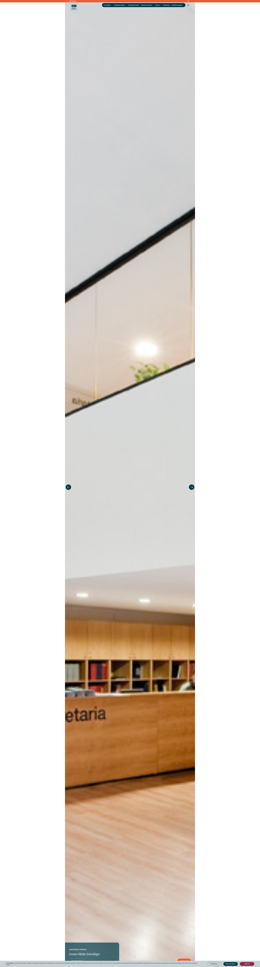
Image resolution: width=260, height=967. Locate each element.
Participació (166, 5)
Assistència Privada (133, 5)
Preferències (214, 964)
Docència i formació (146, 5)
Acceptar (247, 964)
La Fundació (107, 5)
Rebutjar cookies (231, 964)
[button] (68, 487)
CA (188, 1)
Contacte (74, 1)
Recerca (157, 5)
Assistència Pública (119, 5)
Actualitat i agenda (177, 5)
